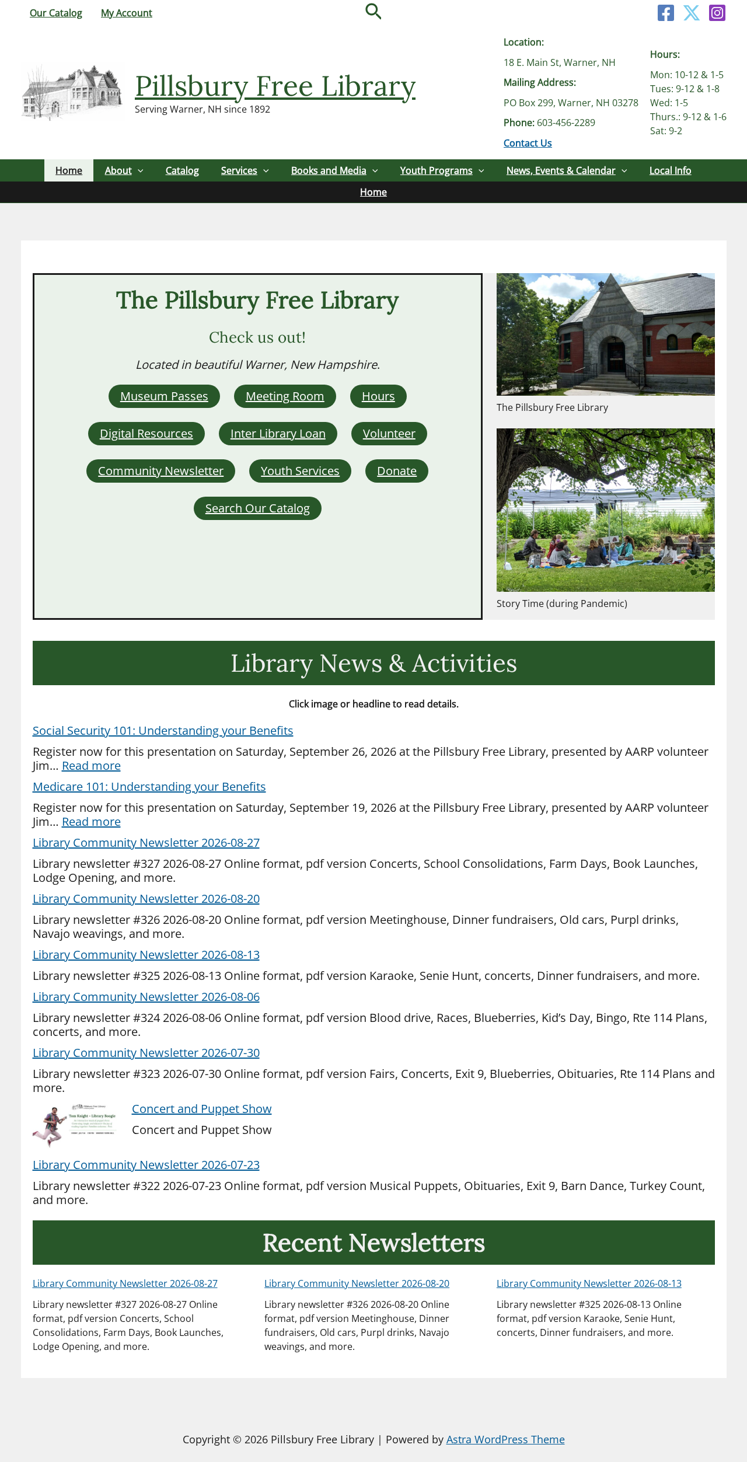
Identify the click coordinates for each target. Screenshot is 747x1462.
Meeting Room (285, 396)
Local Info (671, 170)
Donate (397, 471)
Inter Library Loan (278, 433)
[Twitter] (691, 13)
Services (239, 170)
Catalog (182, 170)
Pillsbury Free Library (275, 85)
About (118, 170)
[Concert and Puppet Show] (76, 1127)
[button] (374, 13)
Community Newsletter (161, 471)
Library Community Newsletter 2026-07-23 (146, 1165)
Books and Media (328, 170)
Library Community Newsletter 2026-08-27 (146, 842)
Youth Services (300, 471)
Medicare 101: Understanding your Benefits (149, 786)
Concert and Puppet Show (202, 1108)
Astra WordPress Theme (505, 1439)
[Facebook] (666, 13)
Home (68, 170)
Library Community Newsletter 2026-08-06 (146, 996)
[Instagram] (717, 13)
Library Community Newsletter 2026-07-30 (146, 1052)
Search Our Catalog (257, 508)
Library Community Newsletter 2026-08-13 (146, 954)
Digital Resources (146, 433)
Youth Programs (436, 170)
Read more (91, 765)
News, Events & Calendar (561, 170)
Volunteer (389, 433)
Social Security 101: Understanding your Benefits (163, 730)
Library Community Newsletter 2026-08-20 (146, 898)
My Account (126, 12)
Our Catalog (56, 12)
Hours (378, 396)
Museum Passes (164, 396)
